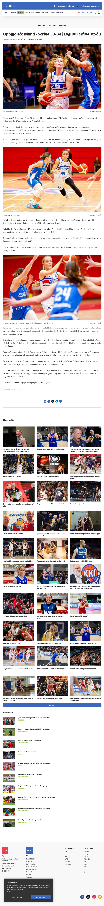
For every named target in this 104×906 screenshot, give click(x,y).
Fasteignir (87, 854)
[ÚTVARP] (90, 13)
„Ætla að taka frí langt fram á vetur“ (30, 740)
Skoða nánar (10, 892)
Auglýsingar (30, 861)
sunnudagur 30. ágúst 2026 (66, 6)
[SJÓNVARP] (86, 13)
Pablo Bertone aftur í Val (11, 643)
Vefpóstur (29, 877)
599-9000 (8, 871)
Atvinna (86, 856)
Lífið (66, 859)
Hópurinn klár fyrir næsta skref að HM (83, 643)
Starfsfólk (29, 872)
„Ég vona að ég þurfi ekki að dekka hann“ (50, 449)
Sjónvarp (68, 864)
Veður (85, 862)
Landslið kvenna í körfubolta (12, 389)
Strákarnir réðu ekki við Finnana (81, 561)
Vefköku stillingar (16, 897)
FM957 (86, 867)
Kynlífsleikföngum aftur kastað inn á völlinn (18, 561)
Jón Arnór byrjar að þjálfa (12, 476)
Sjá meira (52, 705)
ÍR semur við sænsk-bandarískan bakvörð (51, 561)
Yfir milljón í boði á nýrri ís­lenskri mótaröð (51, 669)
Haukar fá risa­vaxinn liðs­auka (13, 534)
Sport (67, 856)
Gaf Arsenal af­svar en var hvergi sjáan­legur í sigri (34, 763)
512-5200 (32, 859)
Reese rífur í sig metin (77, 504)
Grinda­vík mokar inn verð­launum (48, 476)
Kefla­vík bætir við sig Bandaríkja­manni (83, 669)
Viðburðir (87, 859)
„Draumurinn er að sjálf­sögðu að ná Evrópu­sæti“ (34, 809)
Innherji (86, 851)
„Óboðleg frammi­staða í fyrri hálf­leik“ (30, 820)
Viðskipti (68, 854)
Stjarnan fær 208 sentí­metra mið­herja (49, 698)
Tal (85, 872)
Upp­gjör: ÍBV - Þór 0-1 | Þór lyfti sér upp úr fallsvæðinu (36, 797)
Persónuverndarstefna (9, 863)
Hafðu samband (31, 864)
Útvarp (67, 867)
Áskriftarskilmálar (31, 869)
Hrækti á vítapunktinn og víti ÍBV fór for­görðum (34, 729)
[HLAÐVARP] (82, 13)
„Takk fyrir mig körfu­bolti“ (79, 616)
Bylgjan (86, 864)
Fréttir (67, 851)
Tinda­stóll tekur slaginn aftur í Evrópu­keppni (85, 534)
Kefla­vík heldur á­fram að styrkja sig (49, 643)
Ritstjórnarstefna (31, 867)
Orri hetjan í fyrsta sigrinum (27, 752)
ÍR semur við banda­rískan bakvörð (15, 616)
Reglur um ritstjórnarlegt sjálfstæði (10, 860)
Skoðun (67, 862)
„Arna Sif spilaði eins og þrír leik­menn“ (31, 774)
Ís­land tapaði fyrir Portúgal (12, 586)
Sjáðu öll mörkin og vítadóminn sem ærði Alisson (34, 718)
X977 (85, 869)
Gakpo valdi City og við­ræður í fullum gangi (32, 786)
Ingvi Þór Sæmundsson (10, 40)
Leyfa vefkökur (40, 897)
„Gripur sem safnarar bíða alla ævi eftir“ (50, 504)
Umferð (28, 874)
